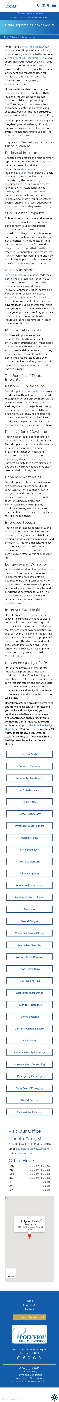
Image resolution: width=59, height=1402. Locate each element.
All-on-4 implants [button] (15, 275)
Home (6, 37)
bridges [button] (18, 191)
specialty (15, 37)
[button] (10, 4)
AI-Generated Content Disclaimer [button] (29, 1381)
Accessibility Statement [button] (29, 1378)
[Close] (41, 1219)
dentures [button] (32, 191)
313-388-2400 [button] (25, 1153)
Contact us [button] (11, 656)
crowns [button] (9, 191)
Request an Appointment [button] (29, 1317)
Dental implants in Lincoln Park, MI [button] (25, 391)
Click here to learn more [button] (39, 17)
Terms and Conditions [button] (29, 1375)
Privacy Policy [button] (29, 1371)
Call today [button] (14, 17)
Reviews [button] (29, 1309)
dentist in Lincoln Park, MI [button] (27, 58)
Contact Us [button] (29, 1305)
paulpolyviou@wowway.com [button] (32, 1148)
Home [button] (29, 1300)
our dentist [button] (25, 172)
